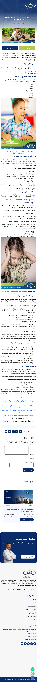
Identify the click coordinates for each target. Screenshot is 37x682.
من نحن (34, 599)
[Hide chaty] (33, 678)
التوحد (27, 231)
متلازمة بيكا (20, 389)
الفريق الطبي (32, 613)
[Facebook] (34, 643)
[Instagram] (31, 643)
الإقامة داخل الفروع (31, 609)
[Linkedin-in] (25, 643)
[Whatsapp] (33, 673)
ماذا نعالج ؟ (33, 602)
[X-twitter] (28, 643)
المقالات (14, 24)
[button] (20, 431)
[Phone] (33, 669)
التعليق (31, 454)
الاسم (32, 458)
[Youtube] (22, 643)
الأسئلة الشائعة (32, 616)
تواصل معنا (33, 619)
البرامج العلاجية (32, 606)
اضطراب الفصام (25, 173)
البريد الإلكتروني (29, 462)
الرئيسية (22, 24)
